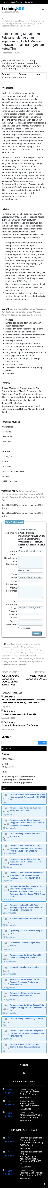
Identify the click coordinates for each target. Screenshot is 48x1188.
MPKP (13, 659)
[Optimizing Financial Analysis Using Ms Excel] (24, 934)
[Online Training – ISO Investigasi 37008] (24, 1022)
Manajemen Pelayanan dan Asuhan (14, 650)
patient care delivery (25, 659)
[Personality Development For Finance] (24, 970)
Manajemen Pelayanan (28, 647)
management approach (10, 647)
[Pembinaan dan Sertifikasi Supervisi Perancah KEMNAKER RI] (24, 811)
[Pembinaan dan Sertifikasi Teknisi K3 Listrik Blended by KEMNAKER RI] (24, 958)
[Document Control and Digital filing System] (24, 946)
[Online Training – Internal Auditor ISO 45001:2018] (24, 837)
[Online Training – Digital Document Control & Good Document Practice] (24, 1047)
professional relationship (17, 662)
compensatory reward (31, 644)
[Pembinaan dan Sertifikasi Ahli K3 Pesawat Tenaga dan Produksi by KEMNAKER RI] (24, 983)
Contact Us (29, 2)
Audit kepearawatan (14, 644)
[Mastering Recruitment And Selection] (24, 921)
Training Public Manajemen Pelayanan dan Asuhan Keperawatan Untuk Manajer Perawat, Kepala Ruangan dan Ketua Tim (23, 312)
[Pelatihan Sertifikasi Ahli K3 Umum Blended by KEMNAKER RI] (24, 996)
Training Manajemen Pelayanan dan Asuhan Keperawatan (21, 663)
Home (5, 2)
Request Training (16, 2)
